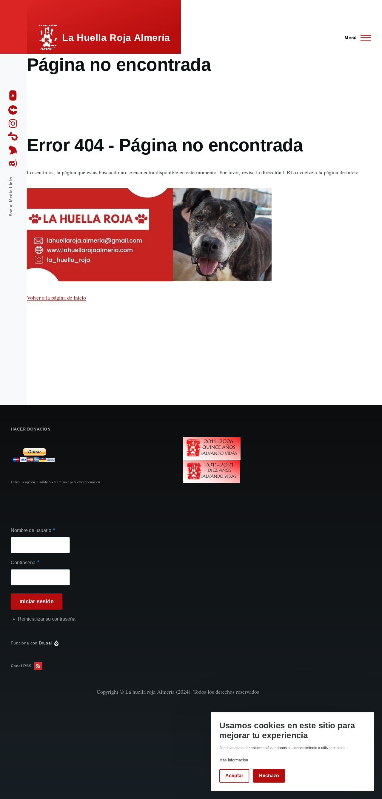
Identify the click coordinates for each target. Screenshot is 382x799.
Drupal (45, 643)
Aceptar (234, 775)
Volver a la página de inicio (56, 297)
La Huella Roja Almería (116, 37)
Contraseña (23, 562)
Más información (233, 760)
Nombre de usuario (31, 530)
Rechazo (269, 775)
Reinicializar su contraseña (47, 618)
